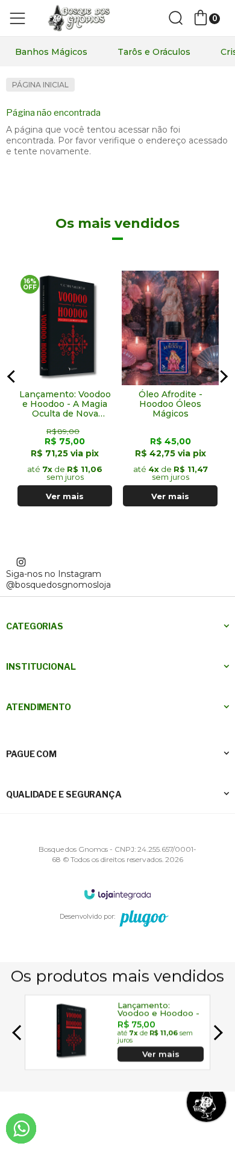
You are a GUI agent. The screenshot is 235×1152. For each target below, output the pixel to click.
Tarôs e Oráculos (154, 51)
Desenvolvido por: (87, 916)
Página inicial (40, 84)
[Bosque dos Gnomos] (78, 18)
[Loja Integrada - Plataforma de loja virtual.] (117, 894)
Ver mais (65, 496)
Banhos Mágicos (51, 51)
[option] (51, 52)
